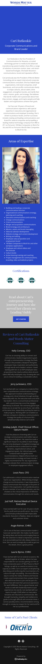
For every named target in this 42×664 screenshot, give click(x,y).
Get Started (21, 319)
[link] (21, 3)
